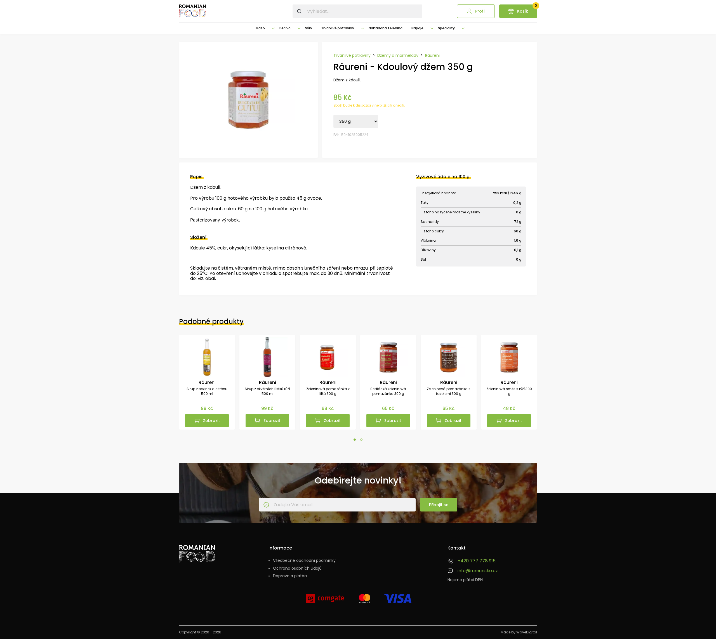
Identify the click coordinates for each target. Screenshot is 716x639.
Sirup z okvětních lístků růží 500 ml (267, 391)
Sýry (308, 28)
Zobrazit (211, 420)
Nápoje (417, 28)
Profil (480, 11)
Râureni (432, 55)
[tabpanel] (207, 382)
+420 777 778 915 (477, 561)
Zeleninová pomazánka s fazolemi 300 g (448, 391)
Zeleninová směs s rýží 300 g (509, 391)
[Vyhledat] (299, 11)
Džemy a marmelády (397, 55)
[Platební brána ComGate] (325, 600)
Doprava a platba (290, 576)
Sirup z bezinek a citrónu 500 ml (207, 391)
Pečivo (285, 28)
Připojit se (438, 505)
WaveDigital (526, 632)
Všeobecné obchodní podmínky (304, 560)
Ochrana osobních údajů (297, 568)
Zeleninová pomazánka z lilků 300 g (328, 391)
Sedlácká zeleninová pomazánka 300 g (388, 391)
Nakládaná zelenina (385, 28)
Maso (260, 28)
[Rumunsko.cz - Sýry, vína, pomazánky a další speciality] (192, 11)
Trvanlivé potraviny (337, 28)
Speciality (446, 28)
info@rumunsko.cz (478, 571)
